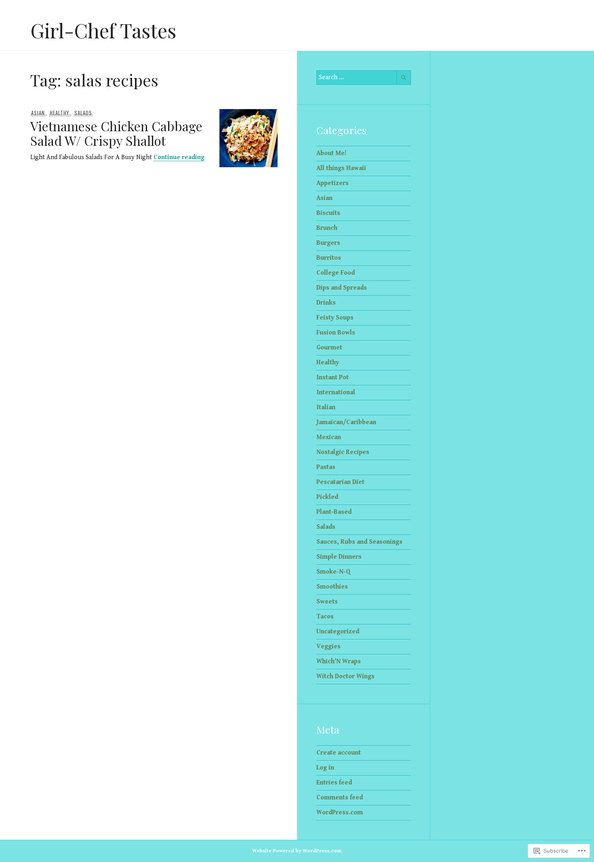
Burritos (328, 258)
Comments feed (339, 797)
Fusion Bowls (335, 332)
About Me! (331, 153)
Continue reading (179, 157)
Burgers (328, 243)
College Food (335, 273)
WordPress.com (339, 812)
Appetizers (332, 183)
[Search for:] (363, 77)
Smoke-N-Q (333, 572)
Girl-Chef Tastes (103, 30)
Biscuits (328, 213)
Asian (38, 113)
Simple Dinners (339, 557)
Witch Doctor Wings (345, 676)
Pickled (327, 497)
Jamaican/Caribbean (346, 422)
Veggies (328, 646)
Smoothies (332, 587)
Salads (83, 113)
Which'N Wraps (338, 661)
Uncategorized (337, 631)
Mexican (328, 437)
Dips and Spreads (341, 288)
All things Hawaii (341, 168)
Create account (338, 753)
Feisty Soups (335, 318)
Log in (325, 768)
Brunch (326, 228)
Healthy (60, 113)
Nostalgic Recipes (342, 452)
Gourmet (329, 347)
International (335, 392)
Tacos (325, 616)
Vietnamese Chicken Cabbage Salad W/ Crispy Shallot (116, 133)
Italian (325, 407)
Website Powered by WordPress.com (296, 851)
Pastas (325, 467)
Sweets (327, 602)
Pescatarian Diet (340, 482)
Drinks (326, 303)
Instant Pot (332, 377)
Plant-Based (334, 512)
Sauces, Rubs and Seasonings (359, 542)
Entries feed (334, 782)
